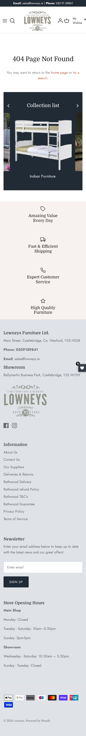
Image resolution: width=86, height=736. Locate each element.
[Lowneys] (37, 21)
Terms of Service (16, 518)
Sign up (16, 582)
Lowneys (19, 721)
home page (59, 72)
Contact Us (12, 459)
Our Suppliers (14, 467)
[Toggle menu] (5, 21)
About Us (10, 452)
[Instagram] (14, 425)
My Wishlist (77, 20)
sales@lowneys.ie (27, 358)
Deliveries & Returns (18, 474)
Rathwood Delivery (17, 481)
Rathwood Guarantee (19, 504)
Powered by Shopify (38, 721)
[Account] (60, 21)
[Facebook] (6, 425)
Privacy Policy (14, 511)
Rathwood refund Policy (21, 489)
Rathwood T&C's (16, 496)
